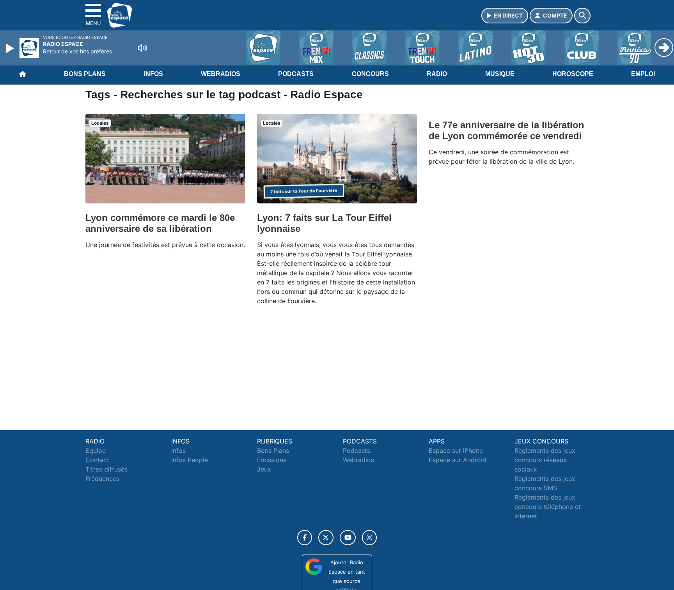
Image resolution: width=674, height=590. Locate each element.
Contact (97, 460)
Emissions (271, 460)
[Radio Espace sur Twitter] (325, 537)
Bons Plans (85, 74)
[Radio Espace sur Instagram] (369, 537)
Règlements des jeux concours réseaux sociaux (544, 460)
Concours (370, 74)
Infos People (189, 460)
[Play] (11, 48)
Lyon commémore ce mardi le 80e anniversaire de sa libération (160, 223)
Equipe (95, 450)
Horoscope (572, 74)
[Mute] (142, 48)
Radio (437, 74)
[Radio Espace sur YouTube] (348, 537)
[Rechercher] (582, 15)
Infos (153, 74)
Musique (499, 74)
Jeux (264, 469)
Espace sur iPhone (456, 450)
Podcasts (296, 74)
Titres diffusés (106, 469)
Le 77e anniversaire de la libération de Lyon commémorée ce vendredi (506, 130)
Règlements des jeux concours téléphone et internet (547, 506)
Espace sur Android (457, 460)
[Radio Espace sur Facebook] (304, 537)
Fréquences (102, 478)
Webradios (220, 74)
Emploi (643, 74)
